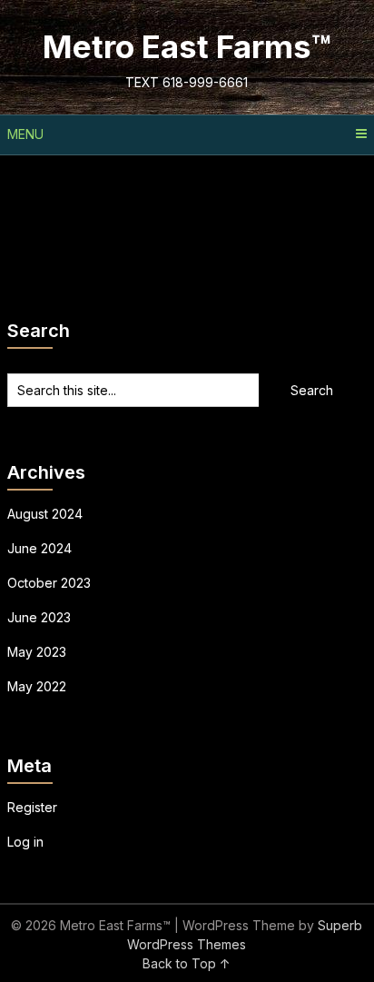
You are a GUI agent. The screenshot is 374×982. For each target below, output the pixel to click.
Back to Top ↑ (187, 963)
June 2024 (39, 548)
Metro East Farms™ (187, 46)
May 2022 (36, 686)
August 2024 (45, 513)
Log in (25, 841)
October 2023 (49, 582)
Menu (25, 134)
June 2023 (39, 617)
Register (32, 807)
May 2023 (36, 652)
